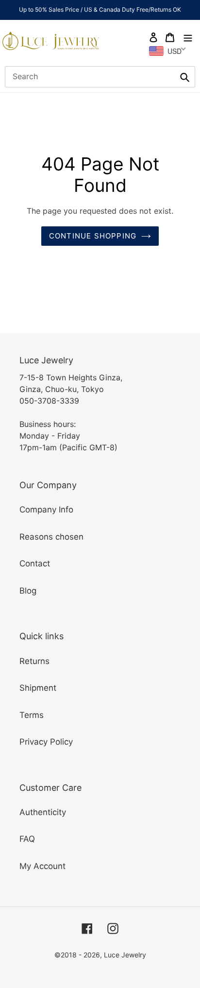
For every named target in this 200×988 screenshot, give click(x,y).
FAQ (27, 839)
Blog (27, 591)
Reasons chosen (51, 537)
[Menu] (188, 37)
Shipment (37, 688)
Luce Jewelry (125, 955)
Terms (31, 715)
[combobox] (100, 76)
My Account (42, 866)
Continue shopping (92, 235)
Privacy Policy (46, 742)
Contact (34, 563)
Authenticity (42, 812)
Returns (34, 661)
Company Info (46, 509)
